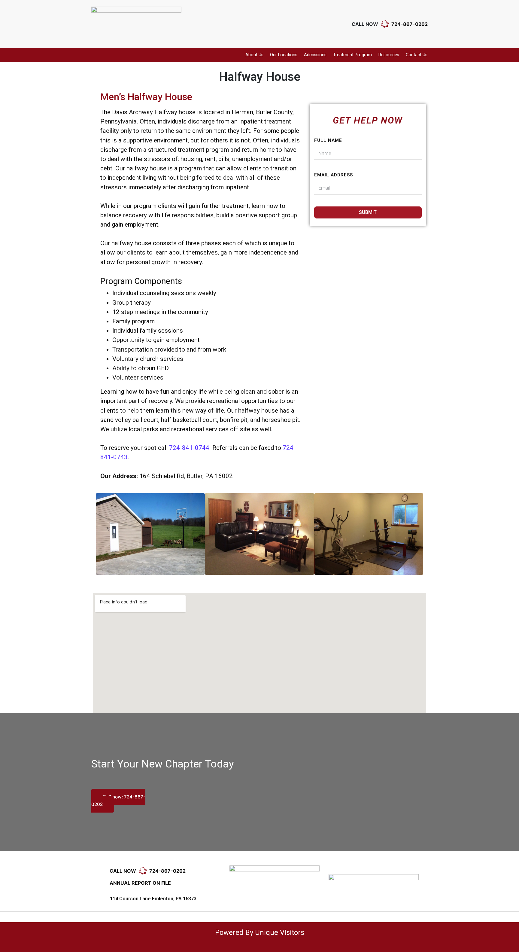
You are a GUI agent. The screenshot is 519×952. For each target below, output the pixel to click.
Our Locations (283, 54)
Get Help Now (368, 120)
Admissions (315, 54)
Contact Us (416, 54)
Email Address (333, 175)
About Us (254, 54)
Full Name (328, 140)
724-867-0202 (409, 24)
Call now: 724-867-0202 (118, 800)
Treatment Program (352, 54)
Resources (388, 54)
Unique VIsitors (279, 932)
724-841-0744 (189, 447)
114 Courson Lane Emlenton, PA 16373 (153, 899)
